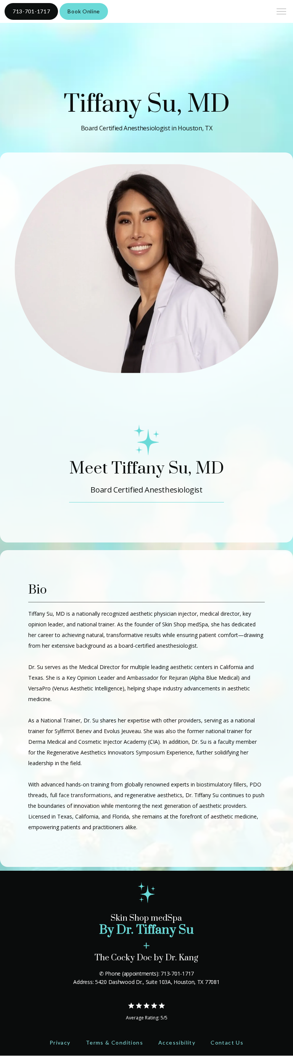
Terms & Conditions (114, 1042)
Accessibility (176, 1042)
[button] (281, 12)
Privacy (60, 1042)
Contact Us (227, 1042)
